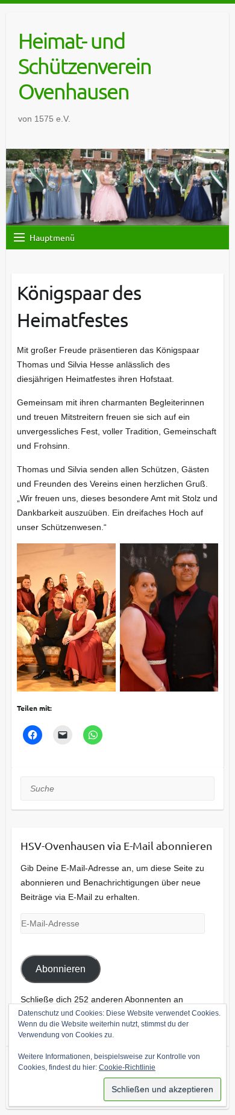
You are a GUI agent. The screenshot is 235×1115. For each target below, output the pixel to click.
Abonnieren (61, 969)
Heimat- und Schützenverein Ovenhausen (84, 66)
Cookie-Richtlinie (127, 1067)
